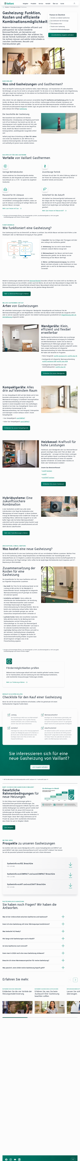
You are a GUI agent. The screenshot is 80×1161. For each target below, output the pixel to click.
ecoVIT (44, 474)
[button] (17, 1000)
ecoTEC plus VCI (61, 367)
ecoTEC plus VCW (62, 361)
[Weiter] (75, 980)
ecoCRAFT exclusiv (48, 477)
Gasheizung (23, 109)
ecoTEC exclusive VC (60, 356)
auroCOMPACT (24, 421)
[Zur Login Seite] (74, 3)
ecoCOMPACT (21, 418)
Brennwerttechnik (35, 281)
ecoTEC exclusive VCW (49, 361)
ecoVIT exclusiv (47, 471)
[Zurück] (70, 980)
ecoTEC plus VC (72, 356)
